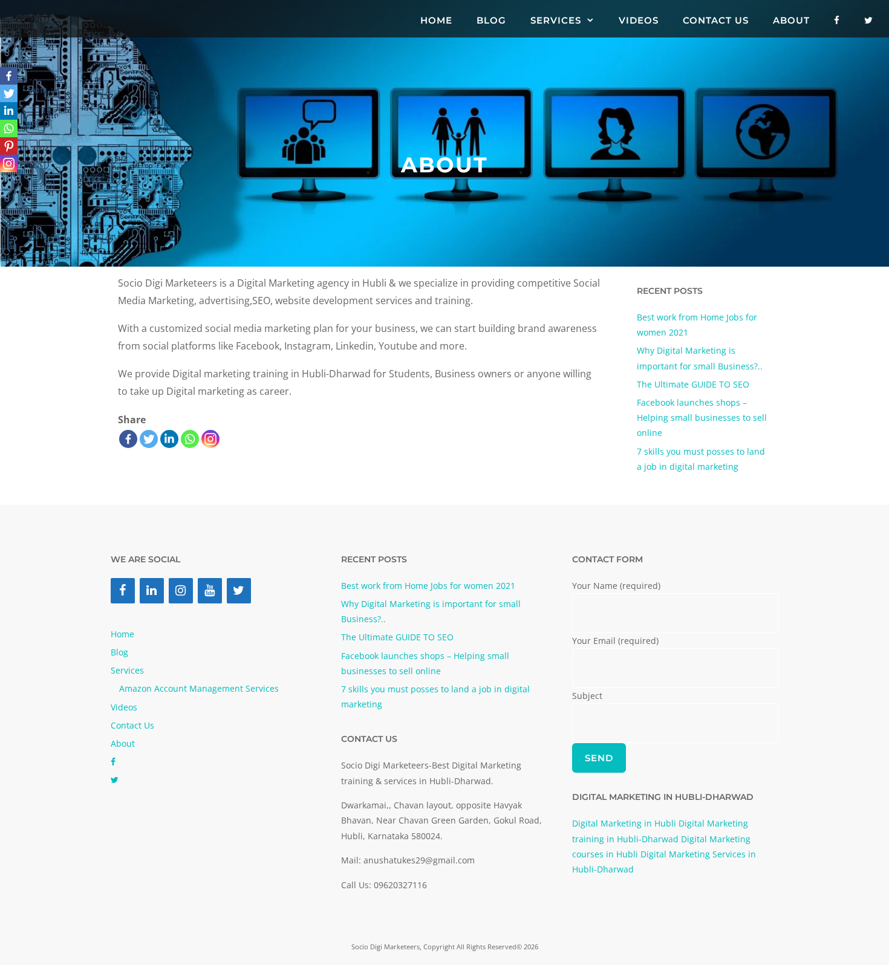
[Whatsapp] (190, 439)
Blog (491, 20)
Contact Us (716, 20)
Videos (639, 20)
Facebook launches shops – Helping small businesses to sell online (702, 417)
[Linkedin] (169, 439)
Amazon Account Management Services (199, 688)
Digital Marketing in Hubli (624, 823)
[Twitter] (149, 439)
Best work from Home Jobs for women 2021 (428, 585)
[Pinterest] (9, 146)
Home (436, 20)
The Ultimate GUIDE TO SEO (693, 384)
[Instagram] (181, 590)
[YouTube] (210, 590)
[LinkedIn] (152, 590)
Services (555, 20)
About (791, 20)
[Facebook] (128, 439)
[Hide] (5, 183)
